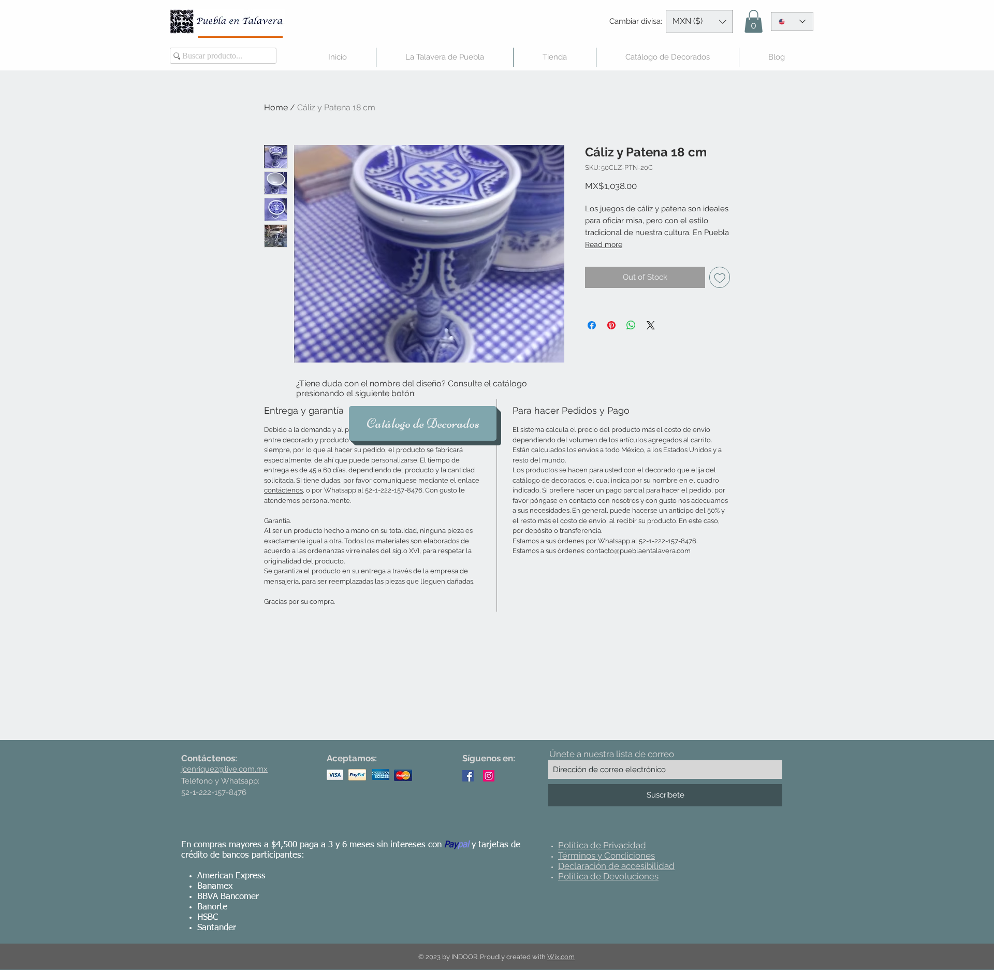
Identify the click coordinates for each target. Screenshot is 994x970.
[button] (699, 21)
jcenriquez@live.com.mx (224, 769)
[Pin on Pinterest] (611, 325)
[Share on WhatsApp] (631, 325)
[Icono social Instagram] (488, 775)
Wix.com (561, 957)
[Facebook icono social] (468, 775)
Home (276, 107)
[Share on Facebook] (592, 325)
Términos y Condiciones (606, 855)
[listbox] (699, 21)
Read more (603, 244)
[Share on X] (651, 325)
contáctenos (283, 490)
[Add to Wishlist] (719, 277)
